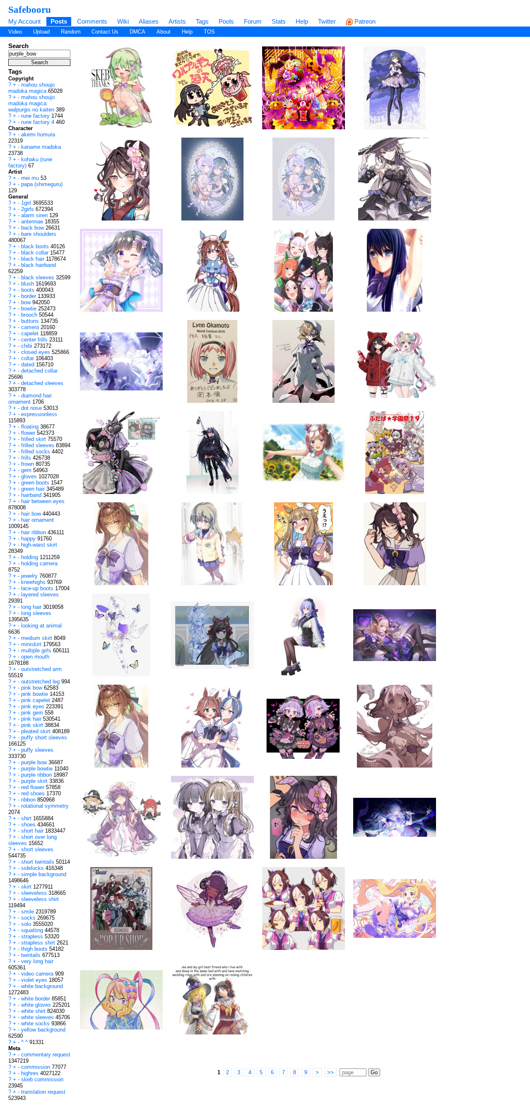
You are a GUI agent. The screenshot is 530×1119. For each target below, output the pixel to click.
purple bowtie (37, 768)
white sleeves (38, 1017)
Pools (226, 21)
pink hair (32, 719)
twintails (31, 955)
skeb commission (42, 1079)
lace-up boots (38, 588)
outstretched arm (41, 669)
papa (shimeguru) (42, 184)
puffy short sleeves (44, 737)
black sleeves (38, 277)
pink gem (33, 713)
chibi (27, 346)
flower (29, 433)
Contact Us (105, 32)
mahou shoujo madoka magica (31, 88)
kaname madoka (41, 147)
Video (15, 32)
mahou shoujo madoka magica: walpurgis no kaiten (32, 103)
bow (26, 302)
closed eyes (36, 352)
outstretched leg (41, 681)
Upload (41, 32)
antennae (33, 221)
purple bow (34, 762)
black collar (35, 252)
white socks (36, 1023)
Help (302, 21)
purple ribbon (37, 775)
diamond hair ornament (30, 398)
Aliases (149, 21)
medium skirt (37, 638)
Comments (92, 21)
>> (330, 1072)
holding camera (39, 563)
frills (27, 458)
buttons (31, 321)
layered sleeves (40, 594)
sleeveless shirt (40, 899)
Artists (177, 21)
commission (36, 1067)
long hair (32, 607)
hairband (32, 495)
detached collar (39, 371)
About (164, 32)
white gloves (37, 1005)
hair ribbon (34, 532)
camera (31, 327)
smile (28, 911)
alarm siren (35, 215)
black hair (33, 259)
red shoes (33, 793)
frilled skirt (34, 439)
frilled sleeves (38, 445)
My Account (24, 21)
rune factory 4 (38, 122)
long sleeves (36, 613)
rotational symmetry (45, 806)
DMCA (137, 32)
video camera (38, 974)
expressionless (39, 414)
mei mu (31, 178)
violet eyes (35, 980)
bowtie (29, 308)
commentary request (45, 1054)
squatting (33, 930)
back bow (33, 228)
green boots (36, 483)
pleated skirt (36, 731)
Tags (202, 21)
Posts (59, 21)
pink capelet (36, 700)
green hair (33, 489)
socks (29, 918)
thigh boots (35, 949)
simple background (43, 874)
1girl (27, 203)
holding (30, 557)
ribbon (29, 800)
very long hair (37, 961)
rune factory (36, 116)
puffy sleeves (37, 750)
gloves (30, 476)
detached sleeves (42, 383)
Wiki (123, 21)
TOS (209, 32)
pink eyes (33, 706)
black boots (36, 246)
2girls (28, 209)
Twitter (327, 21)
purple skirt (35, 781)
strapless (33, 936)
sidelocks (33, 868)
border (29, 296)
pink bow (32, 688)
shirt (27, 818)
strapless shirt (39, 943)
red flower (33, 787)
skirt (27, 887)
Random (71, 32)
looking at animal (41, 625)
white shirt (34, 1011)
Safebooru (29, 9)
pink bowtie (35, 694)
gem (27, 470)
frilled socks (36, 451)
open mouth (35, 657)
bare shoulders (38, 234)
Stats (279, 21)
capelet (30, 333)
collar (28, 358)
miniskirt (32, 644)
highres (30, 1073)
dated (28, 364)
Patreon (364, 21)
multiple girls (37, 650)
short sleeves (37, 849)
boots (28, 290)
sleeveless (34, 893)
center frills (35, 340)
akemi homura (38, 134)
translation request (43, 1092)
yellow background (43, 1030)
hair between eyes (43, 501)
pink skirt (33, 725)
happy (29, 538)
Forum (253, 21)
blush (28, 284)
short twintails (38, 862)
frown (28, 464)
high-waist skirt (39, 545)
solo (27, 924)
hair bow (32, 514)
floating (30, 427)
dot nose (32, 408)
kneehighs (34, 582)
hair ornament (37, 520)
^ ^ (25, 1042)
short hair (33, 831)
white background (42, 986)
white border (36, 998)
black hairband (38, 265)
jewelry (30, 576)
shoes (29, 824)
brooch (30, 315)
